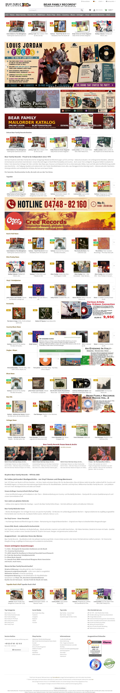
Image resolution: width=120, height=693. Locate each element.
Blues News (10, 374)
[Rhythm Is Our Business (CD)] (18, 406)
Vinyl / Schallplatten (14, 280)
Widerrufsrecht (36, 654)
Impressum (63, 656)
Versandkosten (56, 677)
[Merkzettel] (90, 10)
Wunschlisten (86, 1)
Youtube (34, 622)
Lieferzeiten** (36, 645)
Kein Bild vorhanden (66, 447)
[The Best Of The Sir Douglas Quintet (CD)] (45, 406)
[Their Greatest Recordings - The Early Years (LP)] (104, 243)
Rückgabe (34, 650)
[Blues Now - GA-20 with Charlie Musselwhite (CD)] (60, 383)
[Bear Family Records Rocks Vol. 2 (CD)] (87, 403)
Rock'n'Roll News (12, 234)
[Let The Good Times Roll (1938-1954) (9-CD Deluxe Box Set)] (60, 142)
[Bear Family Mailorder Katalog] (60, 121)
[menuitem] (56, 10)
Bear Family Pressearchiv (11, 620)
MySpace (34, 618)
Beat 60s (9, 397)
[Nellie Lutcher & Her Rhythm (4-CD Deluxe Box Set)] (82, 142)
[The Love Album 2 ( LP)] (103, 290)
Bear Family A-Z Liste (10, 613)
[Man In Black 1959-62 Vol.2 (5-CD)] (16, 26)
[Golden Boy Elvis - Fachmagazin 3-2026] (60, 266)
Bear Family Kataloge (10, 617)
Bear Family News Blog (38, 613)
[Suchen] (82, 10)
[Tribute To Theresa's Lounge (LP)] (38, 383)
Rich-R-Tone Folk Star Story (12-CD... (16, 462)
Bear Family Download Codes (12, 615)
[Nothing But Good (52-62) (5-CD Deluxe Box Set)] (16, 243)
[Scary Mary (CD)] (18, 313)
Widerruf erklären (60, 688)
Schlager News (11, 420)
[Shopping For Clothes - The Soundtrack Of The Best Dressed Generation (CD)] (82, 186)
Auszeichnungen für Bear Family (68, 617)
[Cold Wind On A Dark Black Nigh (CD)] (82, 383)
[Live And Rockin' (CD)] (45, 313)
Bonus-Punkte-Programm (39, 647)
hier (92, 679)
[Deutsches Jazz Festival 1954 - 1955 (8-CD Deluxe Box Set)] (104, 142)
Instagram (35, 617)
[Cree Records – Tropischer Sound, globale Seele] (60, 221)
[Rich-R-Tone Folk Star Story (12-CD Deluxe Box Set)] (18, 453)
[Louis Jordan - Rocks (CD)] (60, 186)
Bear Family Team (9, 624)
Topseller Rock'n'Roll (13, 584)
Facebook (34, 615)
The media (62, 652)
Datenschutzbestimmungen (72, 337)
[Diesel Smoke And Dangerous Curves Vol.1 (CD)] (16, 186)
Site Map (62, 647)
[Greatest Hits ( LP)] (38, 290)
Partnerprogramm (65, 650)
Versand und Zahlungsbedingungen (69, 648)
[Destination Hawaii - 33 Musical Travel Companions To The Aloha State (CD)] (38, 186)
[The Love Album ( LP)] (17, 290)
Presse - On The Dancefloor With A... (100, 462)
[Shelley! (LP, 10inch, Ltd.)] (82, 26)
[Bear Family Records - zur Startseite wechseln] (19, 5)
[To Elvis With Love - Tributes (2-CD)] (38, 266)
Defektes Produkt (36, 648)
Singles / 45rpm (11, 350)
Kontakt (34, 643)
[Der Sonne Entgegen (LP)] (60, 430)
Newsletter (35, 652)
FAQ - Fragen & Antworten (67, 643)
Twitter (34, 620)
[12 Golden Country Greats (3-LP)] (82, 290)
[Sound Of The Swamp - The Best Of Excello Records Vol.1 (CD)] (60, 243)
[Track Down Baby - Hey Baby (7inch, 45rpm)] (18, 360)
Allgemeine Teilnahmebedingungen (41, 639)
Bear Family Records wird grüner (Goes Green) (44, 641)
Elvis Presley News (12, 257)
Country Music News (13, 327)
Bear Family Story (9, 622)
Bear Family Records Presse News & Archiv (60, 444)
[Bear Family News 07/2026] (87, 101)
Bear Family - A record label (67, 613)
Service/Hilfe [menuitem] (110, 1)
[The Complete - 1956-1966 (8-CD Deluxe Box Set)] (104, 186)
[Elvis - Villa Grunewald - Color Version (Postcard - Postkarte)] (82, 266)
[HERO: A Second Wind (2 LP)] (60, 290)
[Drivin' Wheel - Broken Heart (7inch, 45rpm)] (45, 360)
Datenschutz (63, 654)
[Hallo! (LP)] (82, 430)
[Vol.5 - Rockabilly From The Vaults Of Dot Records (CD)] (38, 26)
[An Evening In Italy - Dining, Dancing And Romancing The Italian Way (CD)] (87, 357)
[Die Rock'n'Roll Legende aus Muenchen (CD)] (38, 430)
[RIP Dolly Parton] (32, 99)
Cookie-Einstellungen (65, 639)
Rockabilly (10, 304)
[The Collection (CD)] (82, 243)
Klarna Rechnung (64, 641)
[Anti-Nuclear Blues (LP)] (104, 383)
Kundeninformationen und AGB (68, 645)
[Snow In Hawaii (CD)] (104, 26)
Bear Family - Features (66, 615)
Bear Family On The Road (11, 618)
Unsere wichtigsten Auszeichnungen (19, 546)
